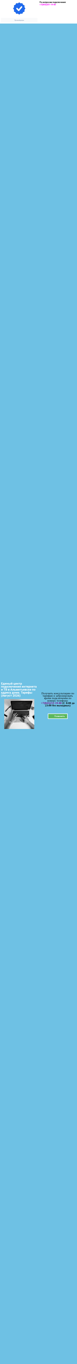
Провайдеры (19, 20)
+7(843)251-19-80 (49, 4)
